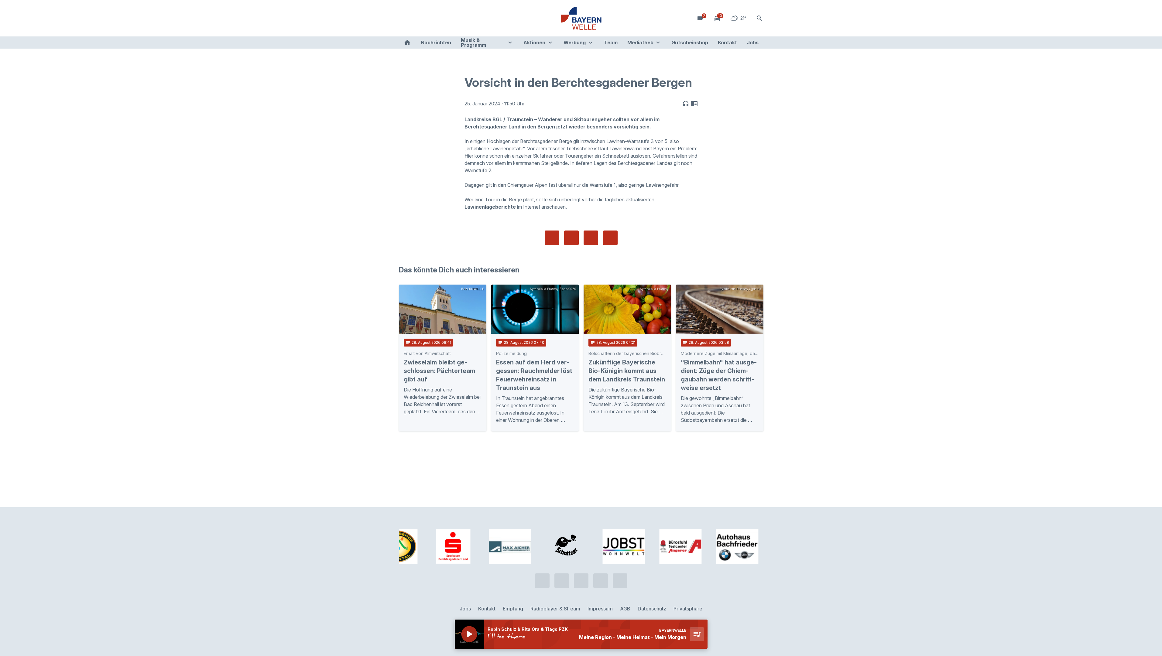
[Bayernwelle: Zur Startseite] (581, 18)
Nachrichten (436, 42)
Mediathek (640, 42)
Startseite (407, 42)
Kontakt (727, 42)
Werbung (575, 42)
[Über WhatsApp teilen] (591, 238)
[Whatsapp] (417, 18)
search (759, 18)
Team (611, 42)
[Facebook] (429, 18)
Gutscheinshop (689, 42)
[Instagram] (441, 18)
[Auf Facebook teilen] (552, 238)
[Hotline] (405, 18)
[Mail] (453, 18)
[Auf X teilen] (571, 238)
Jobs (753, 42)
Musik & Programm (473, 42)
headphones (685, 103)
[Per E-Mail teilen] (610, 238)
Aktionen (534, 42)
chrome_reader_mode (694, 103)
